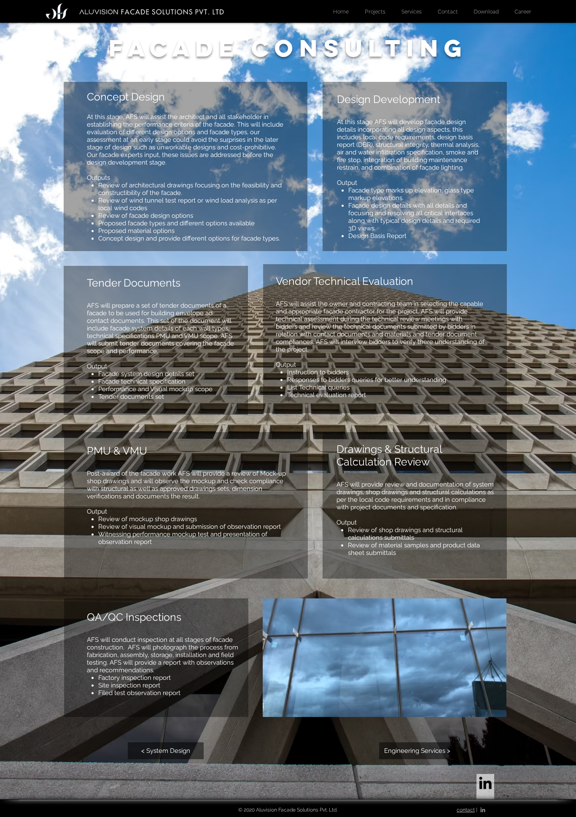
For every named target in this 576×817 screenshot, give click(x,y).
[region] (185, 166)
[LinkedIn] (485, 783)
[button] (411, 12)
